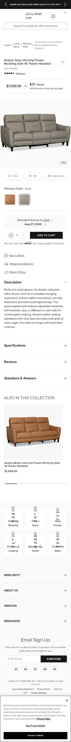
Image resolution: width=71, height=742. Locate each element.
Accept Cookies (35, 735)
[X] (35, 668)
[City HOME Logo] (35, 16)
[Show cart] (65, 16)
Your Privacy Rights (35, 725)
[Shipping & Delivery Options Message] (44, 224)
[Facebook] (25, 668)
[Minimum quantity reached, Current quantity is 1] (11, 235)
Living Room (16, 45)
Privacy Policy (43, 719)
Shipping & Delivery (21, 264)
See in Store (17, 255)
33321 (46, 220)
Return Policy (18, 272)
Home (8, 45)
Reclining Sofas (27, 45)
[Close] (67, 700)
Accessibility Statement (23, 689)
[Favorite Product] (62, 62)
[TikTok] (54, 668)
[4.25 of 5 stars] (9, 73)
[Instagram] (16, 668)
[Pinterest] (45, 668)
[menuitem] (6, 16)
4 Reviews (20, 73)
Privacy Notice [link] (43, 689)
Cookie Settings (38, 693)
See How (58, 88)
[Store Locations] (18, 16)
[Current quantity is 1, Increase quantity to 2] (23, 235)
